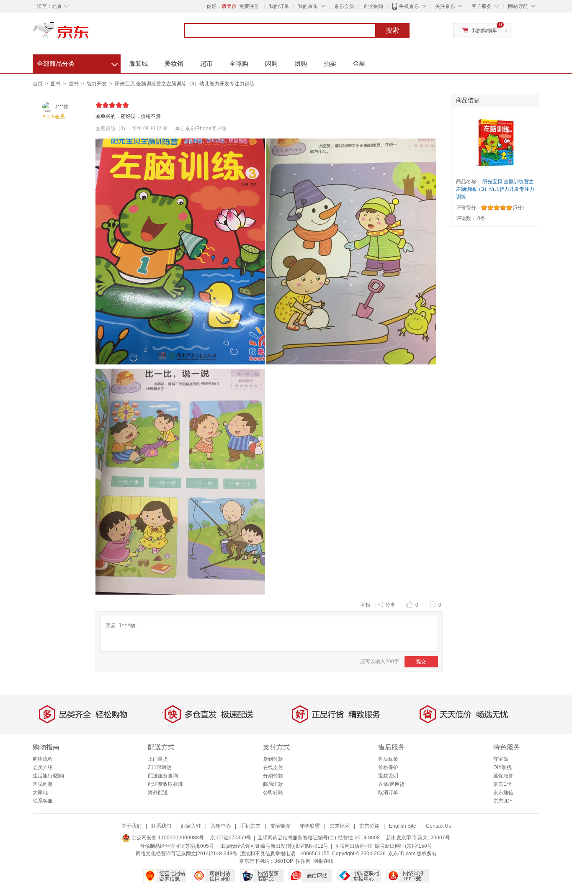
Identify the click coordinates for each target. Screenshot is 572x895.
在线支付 (273, 767)
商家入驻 (191, 826)
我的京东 (308, 6)
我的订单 (279, 6)
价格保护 (388, 767)
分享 (390, 605)
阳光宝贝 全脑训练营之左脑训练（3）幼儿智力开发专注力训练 (185, 84)
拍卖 (330, 63)
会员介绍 (43, 767)
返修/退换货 (391, 784)
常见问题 (43, 784)
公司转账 (273, 792)
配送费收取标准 (165, 784)
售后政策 (388, 759)
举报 (366, 605)
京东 (89, 33)
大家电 (40, 792)
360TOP (283, 861)
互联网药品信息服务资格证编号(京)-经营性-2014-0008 (319, 838)
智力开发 (97, 84)
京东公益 (369, 826)
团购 (300, 63)
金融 (359, 63)
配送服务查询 (163, 776)
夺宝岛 (500, 759)
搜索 (392, 30)
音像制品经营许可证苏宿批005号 (177, 846)
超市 (206, 63)
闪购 (271, 63)
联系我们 (161, 826)
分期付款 (273, 776)
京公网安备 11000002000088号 (167, 838)
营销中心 (221, 826)
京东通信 (503, 792)
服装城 (138, 63)
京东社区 (340, 826)
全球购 (238, 63)
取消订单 (388, 792)
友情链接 (280, 826)
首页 (38, 84)
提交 (421, 661)
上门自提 (158, 759)
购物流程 (43, 759)
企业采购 (373, 6)
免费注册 (249, 6)
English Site (402, 826)
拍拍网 (303, 861)
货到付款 (273, 759)
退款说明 (388, 776)
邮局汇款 (273, 784)
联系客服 (43, 801)
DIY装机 (502, 767)
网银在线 (323, 861)
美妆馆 (174, 63)
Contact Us (438, 826)
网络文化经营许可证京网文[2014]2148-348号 (186, 854)
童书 (74, 84)
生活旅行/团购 (48, 776)
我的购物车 (484, 30)
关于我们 (131, 826)
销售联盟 (310, 826)
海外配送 (158, 792)
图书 (56, 84)
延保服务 (503, 776)
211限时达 (160, 767)
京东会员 (344, 6)
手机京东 (409, 6)
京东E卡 (502, 784)
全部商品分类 (77, 62)
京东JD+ (503, 801)
